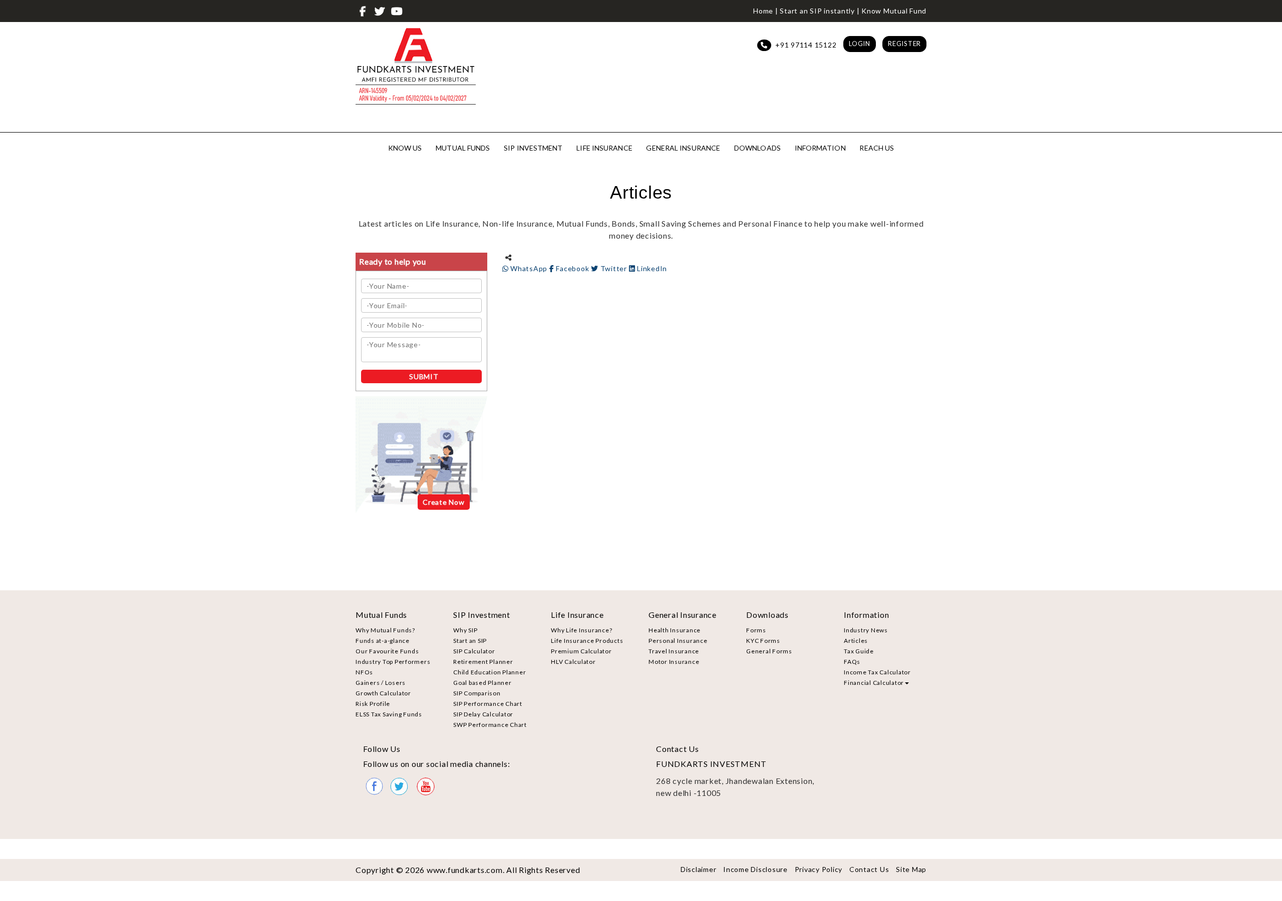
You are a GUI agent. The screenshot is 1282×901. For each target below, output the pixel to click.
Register (904, 44)
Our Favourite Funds (387, 651)
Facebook (572, 268)
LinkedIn (651, 268)
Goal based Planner (482, 682)
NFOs (364, 672)
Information (820, 148)
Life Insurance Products (587, 640)
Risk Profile (373, 703)
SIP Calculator (474, 651)
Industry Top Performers (393, 661)
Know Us (405, 148)
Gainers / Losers (381, 682)
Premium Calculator (581, 651)
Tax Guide (859, 651)
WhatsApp (528, 268)
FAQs (852, 661)
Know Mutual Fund (893, 11)
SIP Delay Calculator (483, 714)
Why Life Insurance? (581, 630)
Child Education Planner (489, 672)
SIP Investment (533, 148)
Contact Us (869, 869)
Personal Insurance (678, 640)
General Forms (769, 651)
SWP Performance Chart (490, 724)
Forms (756, 630)
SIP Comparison (477, 693)
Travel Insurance (674, 651)
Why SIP (465, 630)
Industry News (866, 630)
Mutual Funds (463, 148)
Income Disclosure (755, 869)
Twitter (613, 268)
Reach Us (876, 148)
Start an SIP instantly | (819, 11)
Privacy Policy (819, 869)
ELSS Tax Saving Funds (389, 714)
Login (859, 44)
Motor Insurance (674, 661)
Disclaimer (699, 869)
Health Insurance (675, 630)
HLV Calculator (573, 661)
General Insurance (683, 148)
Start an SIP (470, 640)
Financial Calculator (874, 682)
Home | (765, 11)
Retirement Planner (483, 661)
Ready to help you (392, 261)
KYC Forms (763, 640)
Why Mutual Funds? (385, 630)
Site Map (911, 869)
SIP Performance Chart (487, 703)
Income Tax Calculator (877, 672)
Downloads (757, 148)
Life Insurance (604, 148)
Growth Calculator (383, 693)
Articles (856, 640)
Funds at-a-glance (383, 640)
